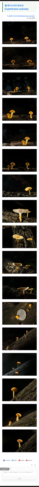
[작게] (35, 465)
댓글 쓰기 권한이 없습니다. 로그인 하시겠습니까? (18, 472)
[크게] (32, 465)
